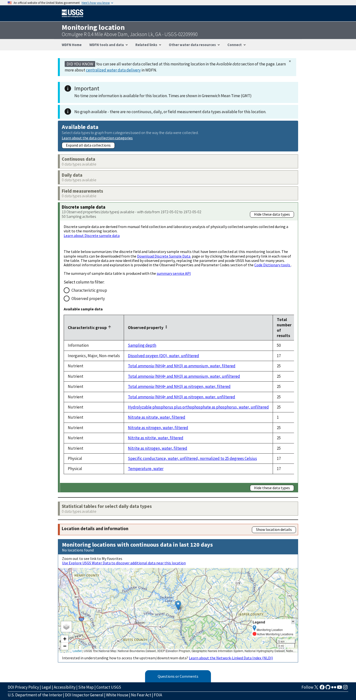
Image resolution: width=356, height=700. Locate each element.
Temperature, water (145, 468)
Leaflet (77, 651)
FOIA (158, 695)
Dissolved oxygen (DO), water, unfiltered (163, 355)
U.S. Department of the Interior (35, 695)
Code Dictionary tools (272, 264)
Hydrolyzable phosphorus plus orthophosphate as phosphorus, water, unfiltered (198, 407)
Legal (46, 687)
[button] (178, 605)
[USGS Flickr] (334, 688)
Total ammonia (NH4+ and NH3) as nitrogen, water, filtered (179, 386)
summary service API (174, 273)
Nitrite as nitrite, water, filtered (155, 437)
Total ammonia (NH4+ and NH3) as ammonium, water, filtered (181, 366)
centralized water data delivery (113, 70)
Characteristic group (89, 290)
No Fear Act (141, 695)
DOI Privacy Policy (23, 687)
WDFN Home (72, 44)
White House (117, 695)
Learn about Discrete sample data (92, 235)
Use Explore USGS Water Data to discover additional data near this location (124, 562)
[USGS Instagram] (345, 688)
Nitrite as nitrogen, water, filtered (157, 448)
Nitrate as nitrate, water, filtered (156, 417)
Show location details (274, 529)
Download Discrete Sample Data (164, 256)
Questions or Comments (178, 676)
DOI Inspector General (84, 695)
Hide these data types (272, 214)
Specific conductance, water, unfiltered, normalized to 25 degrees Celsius (192, 458)
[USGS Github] (328, 688)
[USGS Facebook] (322, 688)
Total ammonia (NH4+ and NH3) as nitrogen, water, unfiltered (181, 397)
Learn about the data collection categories (97, 137)
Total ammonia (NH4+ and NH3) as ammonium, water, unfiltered (184, 376)
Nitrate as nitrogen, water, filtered (158, 427)
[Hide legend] (293, 622)
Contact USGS (108, 687)
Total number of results (284, 327)
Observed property (88, 298)
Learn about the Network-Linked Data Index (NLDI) (231, 657)
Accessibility (65, 687)
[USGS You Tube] (339, 688)
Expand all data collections (88, 145)
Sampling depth (142, 345)
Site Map (86, 687)
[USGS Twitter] (316, 688)
